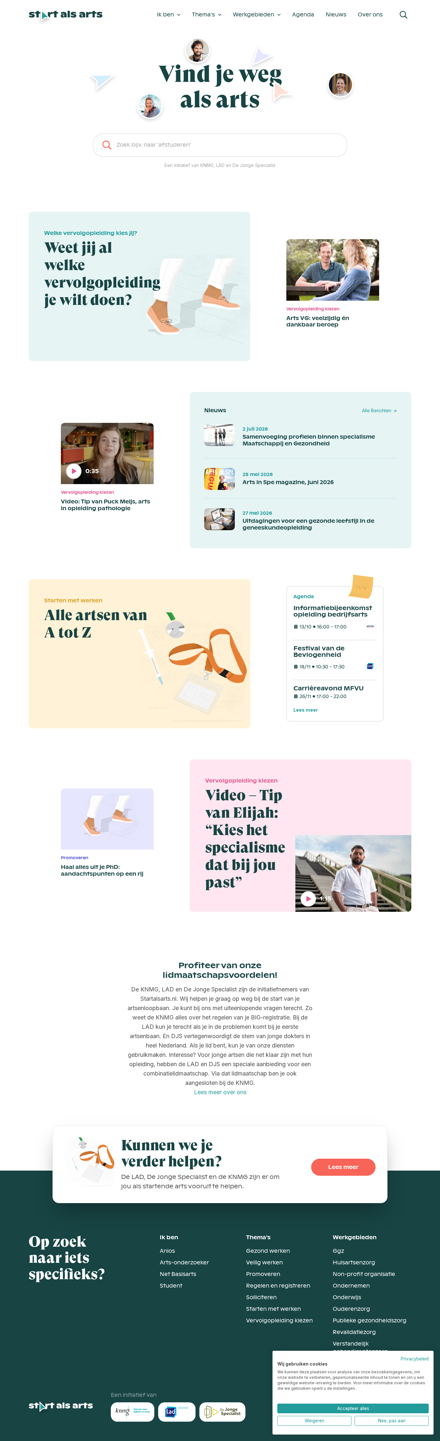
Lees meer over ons (220, 1092)
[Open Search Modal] (403, 15)
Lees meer (305, 710)
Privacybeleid (415, 1358)
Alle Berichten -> (379, 410)
